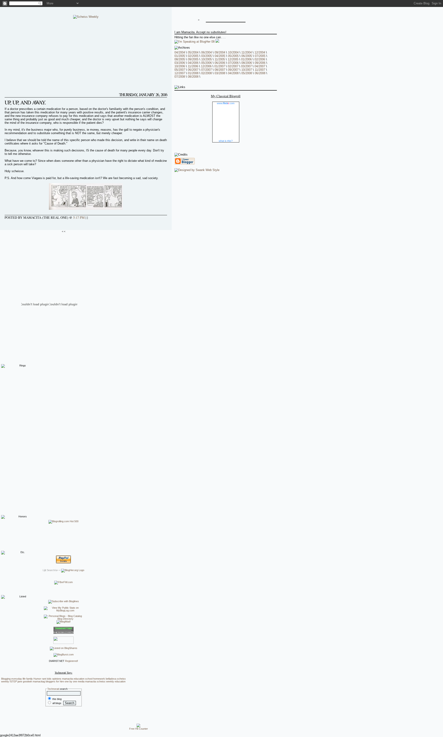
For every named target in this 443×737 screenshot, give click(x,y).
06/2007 (193, 69)
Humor (37, 678)
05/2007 (179, 69)
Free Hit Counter (138, 728)
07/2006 (233, 63)
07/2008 (179, 76)
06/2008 (260, 73)
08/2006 (246, 63)
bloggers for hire (55, 681)
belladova (111, 678)
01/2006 (246, 59)
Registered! (71, 661)
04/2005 (220, 56)
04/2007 (259, 66)
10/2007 (246, 69)
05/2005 (233, 56)
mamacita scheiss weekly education (105, 681)
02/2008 (206, 73)
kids (49, 678)
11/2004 (246, 52)
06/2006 (220, 63)
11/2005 (220, 59)
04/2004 (179, 52)
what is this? (226, 140)
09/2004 (220, 52)
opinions (56, 678)
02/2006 (259, 59)
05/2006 (206, 63)
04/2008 (233, 73)
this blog (57, 699)
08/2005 (179, 59)
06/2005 (246, 56)
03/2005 (206, 56)
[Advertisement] (63, 438)
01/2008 (193, 73)
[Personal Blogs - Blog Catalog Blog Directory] (63, 618)
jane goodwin (25, 681)
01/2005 (179, 56)
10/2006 (179, 66)
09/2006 (260, 63)
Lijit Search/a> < (52, 570)
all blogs (56, 703)
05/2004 (193, 52)
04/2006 (193, 63)
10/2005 (206, 59)
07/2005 (260, 56)
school (89, 678)
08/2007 (220, 69)
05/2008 (246, 73)
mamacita (67, 678)
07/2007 (206, 69)
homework (99, 678)
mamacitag (39, 681)
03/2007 (246, 66)
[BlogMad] (64, 621)
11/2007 (260, 69)
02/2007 (233, 66)
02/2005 (193, 56)
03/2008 (220, 73)
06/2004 (206, 52)
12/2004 (259, 52)
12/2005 (233, 59)
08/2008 (193, 76)
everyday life (18, 678)
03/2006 (179, 63)
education (79, 678)
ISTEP (13, 681)
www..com (225, 103)
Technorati (53, 688)
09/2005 (193, 59)
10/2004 (233, 52)
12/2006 (206, 66)
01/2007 (219, 66)
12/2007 (179, 73)
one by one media (74, 681)
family (29, 678)
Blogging (6, 678)
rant (44, 678)
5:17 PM (79, 217)
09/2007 (233, 69)
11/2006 (193, 66)
